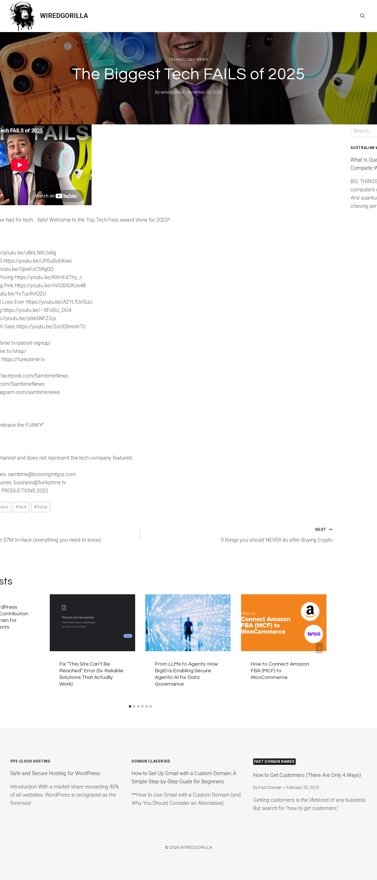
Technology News (188, 59)
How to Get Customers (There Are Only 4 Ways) (307, 775)
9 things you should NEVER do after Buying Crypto (277, 535)
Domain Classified (151, 761)
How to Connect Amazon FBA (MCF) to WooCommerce (280, 670)
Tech (20, 507)
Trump (40, 507)
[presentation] (92, 622)
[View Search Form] (362, 16)
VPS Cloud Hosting (30, 761)
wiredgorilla (171, 92)
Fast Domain (270, 787)
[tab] (130, 706)
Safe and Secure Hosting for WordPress (55, 773)
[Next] (319, 648)
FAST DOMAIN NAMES (274, 761)
